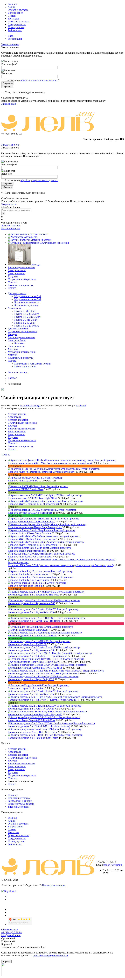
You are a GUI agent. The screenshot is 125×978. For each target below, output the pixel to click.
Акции (11, 7)
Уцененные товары (18, 806)
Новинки (13, 795)
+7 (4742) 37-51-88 (11, 932)
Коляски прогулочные (26, 305)
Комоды (35, 264)
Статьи (12, 15)
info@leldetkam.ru (113, 864)
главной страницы (30, 405)
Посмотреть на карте (53, 885)
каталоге (81, 405)
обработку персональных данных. (39, 80)
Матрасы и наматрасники (22, 279)
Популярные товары (19, 798)
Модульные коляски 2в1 (27, 296)
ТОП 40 (5, 454)
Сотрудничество (17, 24)
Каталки (19, 343)
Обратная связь (9, 929)
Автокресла (30, 237)
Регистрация (15, 38)
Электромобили (17, 270)
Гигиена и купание (24, 366)
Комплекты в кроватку (20, 285)
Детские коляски (39, 234)
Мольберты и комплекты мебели (32, 363)
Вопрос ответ (15, 12)
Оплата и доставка (18, 9)
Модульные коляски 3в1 (27, 299)
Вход (10, 35)
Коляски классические (26, 302)
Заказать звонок (10, 44)
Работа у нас (15, 30)
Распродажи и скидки (20, 800)
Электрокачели (16, 273)
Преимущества (16, 27)
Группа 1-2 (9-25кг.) (25, 322)
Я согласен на (32, 80)
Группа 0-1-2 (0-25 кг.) (26, 314)
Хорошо (6, 961)
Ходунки (13, 276)
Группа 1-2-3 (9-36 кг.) (26, 325)
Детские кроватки (41, 239)
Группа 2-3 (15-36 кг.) (26, 319)
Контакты (13, 18)
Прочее (12, 288)
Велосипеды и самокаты (21, 267)
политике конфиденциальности (50, 955)
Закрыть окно (8, 103)
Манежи (12, 282)
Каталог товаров (10, 225)
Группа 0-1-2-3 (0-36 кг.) (27, 316)
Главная (12, 4)
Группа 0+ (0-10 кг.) (25, 311)
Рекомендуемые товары (21, 803)
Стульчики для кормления (54, 242)
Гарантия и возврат (18, 21)
